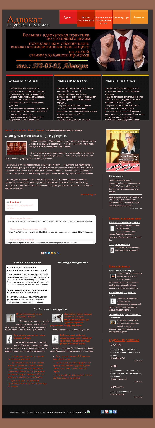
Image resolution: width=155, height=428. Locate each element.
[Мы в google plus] (107, 412)
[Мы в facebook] (115, 412)
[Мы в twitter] (111, 412)
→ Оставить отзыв (136, 208)
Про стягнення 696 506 (120, 391)
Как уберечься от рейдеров (121, 271)
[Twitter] (48, 253)
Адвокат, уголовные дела (28, 22)
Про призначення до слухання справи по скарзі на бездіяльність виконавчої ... (126, 373)
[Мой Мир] (55, 253)
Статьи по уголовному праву (125, 218)
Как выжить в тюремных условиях (124, 223)
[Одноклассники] (52, 253)
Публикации (80, 412)
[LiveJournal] (58, 253)
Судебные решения (124, 340)
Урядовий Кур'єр (88, 194)
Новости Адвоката (36, 130)
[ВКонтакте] (45, 253)
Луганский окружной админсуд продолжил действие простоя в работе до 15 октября (27, 384)
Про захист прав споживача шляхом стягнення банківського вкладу (125, 352)
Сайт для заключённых (119, 245)
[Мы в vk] (102, 412)
